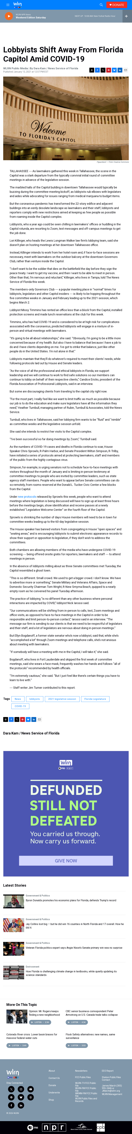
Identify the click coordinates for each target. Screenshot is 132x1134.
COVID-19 (20, 706)
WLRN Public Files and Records (86, 1099)
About (52, 1071)
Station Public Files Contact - (111, 1078)
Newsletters (81, 1071)
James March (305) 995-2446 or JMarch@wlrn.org (112, 1088)
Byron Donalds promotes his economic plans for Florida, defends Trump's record (71, 900)
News (18, 699)
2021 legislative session (62, 699)
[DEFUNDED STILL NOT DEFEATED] (66, 813)
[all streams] (127, 16)
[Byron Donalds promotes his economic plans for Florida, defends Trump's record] (13, 901)
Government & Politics (38, 895)
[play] (8, 16)
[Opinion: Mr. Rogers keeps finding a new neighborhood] (16, 1016)
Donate (52, 1085)
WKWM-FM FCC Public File (86, 1094)
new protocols (27, 496)
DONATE (118, 5)
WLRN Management (112, 1094)
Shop (51, 1100)
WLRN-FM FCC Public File (85, 1089)
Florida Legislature (95, 699)
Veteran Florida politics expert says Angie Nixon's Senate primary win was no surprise (74, 947)
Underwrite (54, 1092)
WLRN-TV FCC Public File (85, 1084)
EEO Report (107, 1071)
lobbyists (34, 699)
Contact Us (54, 1078)
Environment (32, 966)
